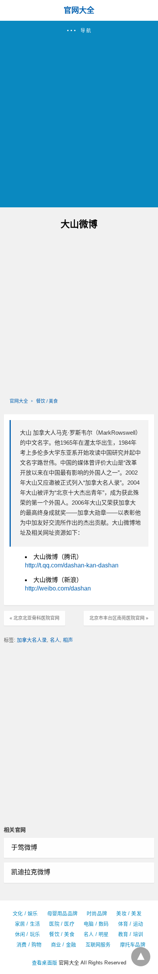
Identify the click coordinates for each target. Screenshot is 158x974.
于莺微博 (24, 847)
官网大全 (79, 10)
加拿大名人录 (32, 640)
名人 (55, 640)
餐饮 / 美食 (47, 401)
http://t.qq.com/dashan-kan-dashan (71, 565)
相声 (68, 640)
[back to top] (140, 956)
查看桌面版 (44, 963)
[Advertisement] (79, 117)
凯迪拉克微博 (30, 872)
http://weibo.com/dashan (58, 588)
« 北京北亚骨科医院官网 (34, 618)
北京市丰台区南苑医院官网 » (118, 618)
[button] (79, 114)
